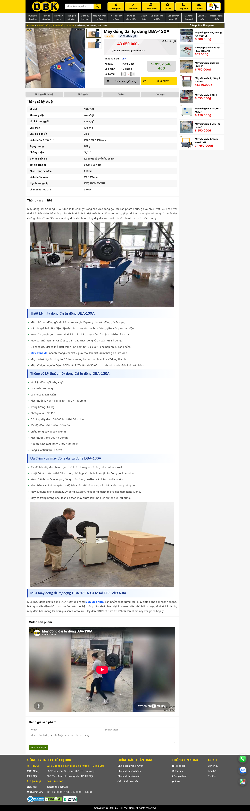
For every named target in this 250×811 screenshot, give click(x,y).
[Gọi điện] (242, 758)
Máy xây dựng (58, 17)
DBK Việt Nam (94, 601)
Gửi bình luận (38, 747)
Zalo (177, 781)
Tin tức (212, 776)
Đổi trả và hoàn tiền (128, 781)
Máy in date (144, 17)
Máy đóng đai (39, 353)
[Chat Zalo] (242, 770)
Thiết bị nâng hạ (46, 17)
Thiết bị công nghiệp (216, 17)
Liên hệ (212, 771)
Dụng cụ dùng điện (131, 17)
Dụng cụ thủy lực (32, 17)
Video (121, 94)
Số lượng (110, 73)
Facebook (180, 765)
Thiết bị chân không (115, 17)
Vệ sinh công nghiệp (157, 17)
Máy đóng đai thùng (65, 25)
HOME (31, 25)
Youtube (179, 771)
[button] (81, 58)
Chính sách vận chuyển (130, 765)
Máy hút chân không (99, 17)
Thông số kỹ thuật (44, 94)
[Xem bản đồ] (243, 782)
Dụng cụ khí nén (85, 17)
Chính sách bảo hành (129, 771)
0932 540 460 (163, 66)
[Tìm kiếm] (97, 6)
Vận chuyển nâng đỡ (173, 17)
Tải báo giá (170, 41)
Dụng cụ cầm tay (72, 17)
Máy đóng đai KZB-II (206, 95)
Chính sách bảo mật (129, 776)
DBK (123, 58)
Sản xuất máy (202, 17)
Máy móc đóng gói (189, 17)
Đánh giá (159, 94)
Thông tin (83, 94)
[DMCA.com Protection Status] (53, 798)
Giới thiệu (213, 765)
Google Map (180, 776)
